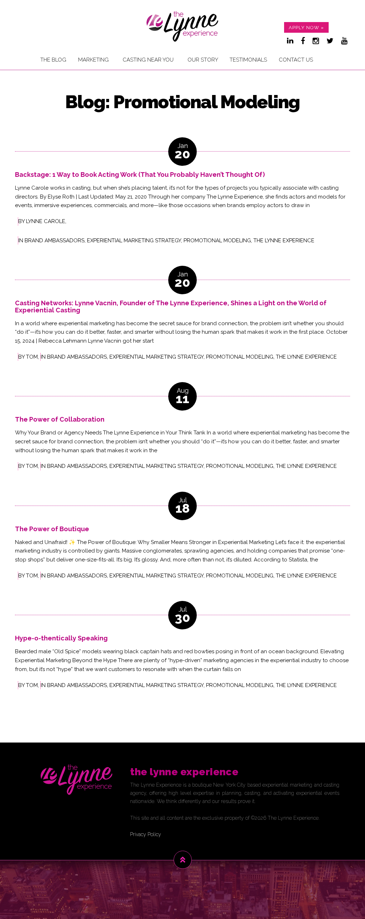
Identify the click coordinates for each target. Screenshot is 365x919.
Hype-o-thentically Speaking (61, 638)
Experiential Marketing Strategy (134, 240)
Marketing (93, 60)
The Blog (53, 60)
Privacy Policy (145, 834)
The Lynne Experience (283, 240)
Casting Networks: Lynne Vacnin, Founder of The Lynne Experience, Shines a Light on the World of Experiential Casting (171, 306)
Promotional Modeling (217, 240)
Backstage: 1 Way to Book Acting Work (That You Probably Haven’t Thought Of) (140, 174)
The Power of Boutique (52, 529)
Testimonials (248, 60)
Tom (32, 357)
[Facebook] (303, 41)
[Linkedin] (290, 41)
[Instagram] (316, 41)
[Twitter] (330, 41)
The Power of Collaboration (59, 419)
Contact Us (296, 60)
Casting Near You (148, 60)
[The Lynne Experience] (182, 26)
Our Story (202, 60)
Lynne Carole (45, 221)
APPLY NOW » (306, 27)
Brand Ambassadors (54, 240)
